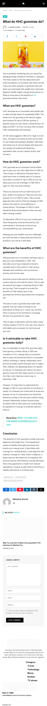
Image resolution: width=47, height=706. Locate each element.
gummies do (8, 477)
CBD (10, 10)
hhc (35, 95)
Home (5, 10)
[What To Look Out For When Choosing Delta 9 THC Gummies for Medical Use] (23, 528)
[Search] (43, 3)
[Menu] (3, 3)
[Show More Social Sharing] (42, 36)
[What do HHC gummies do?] (23, 54)
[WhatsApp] (3, 702)
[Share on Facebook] (7, 36)
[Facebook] (3, 697)
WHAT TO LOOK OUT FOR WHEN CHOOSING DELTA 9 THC (22, 421)
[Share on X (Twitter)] (16, 36)
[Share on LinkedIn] (35, 36)
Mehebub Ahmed (15, 27)
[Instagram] (3, 700)
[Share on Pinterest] (25, 36)
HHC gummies (21, 477)
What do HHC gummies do (13, 481)
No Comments (9, 30)
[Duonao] (23, 4)
